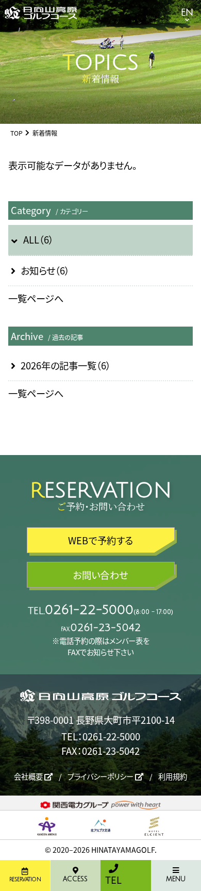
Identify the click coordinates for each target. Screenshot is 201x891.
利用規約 (172, 776)
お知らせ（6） (45, 270)
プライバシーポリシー (101, 776)
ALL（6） (38, 239)
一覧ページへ (35, 298)
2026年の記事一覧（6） (66, 365)
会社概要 (29, 776)
